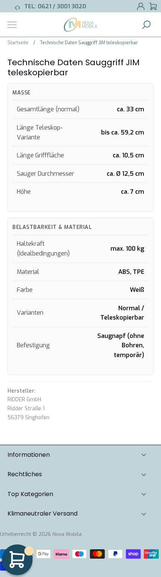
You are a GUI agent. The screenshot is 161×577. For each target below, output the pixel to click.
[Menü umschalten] (12, 25)
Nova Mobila (67, 534)
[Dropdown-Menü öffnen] (144, 455)
